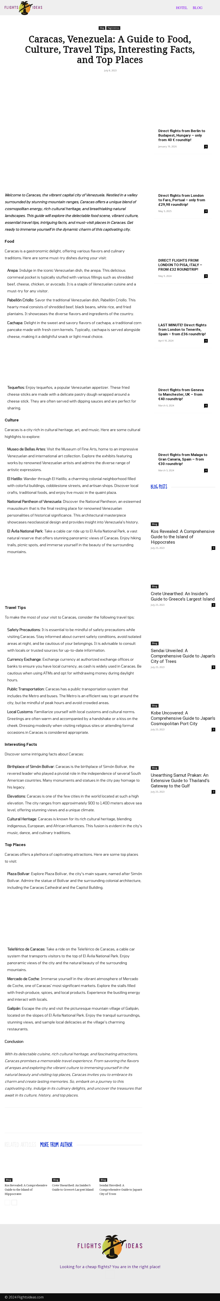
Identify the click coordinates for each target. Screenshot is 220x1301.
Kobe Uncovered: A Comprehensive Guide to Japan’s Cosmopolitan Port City (183, 718)
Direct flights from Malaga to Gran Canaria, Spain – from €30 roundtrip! (182, 459)
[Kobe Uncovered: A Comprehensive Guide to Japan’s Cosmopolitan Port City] (183, 692)
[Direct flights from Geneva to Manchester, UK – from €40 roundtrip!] (183, 377)
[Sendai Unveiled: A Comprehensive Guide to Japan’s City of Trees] (120, 1167)
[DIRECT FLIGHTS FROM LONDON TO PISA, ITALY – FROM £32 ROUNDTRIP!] (183, 247)
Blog (197, 7)
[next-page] (14, 1202)
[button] (210, 8)
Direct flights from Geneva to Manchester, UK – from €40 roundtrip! (181, 394)
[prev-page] (7, 1202)
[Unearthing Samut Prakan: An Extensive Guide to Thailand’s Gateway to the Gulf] (183, 754)
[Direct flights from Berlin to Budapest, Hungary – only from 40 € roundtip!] (183, 118)
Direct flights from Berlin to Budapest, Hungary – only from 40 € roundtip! (181, 135)
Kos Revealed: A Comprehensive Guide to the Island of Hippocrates (26, 1190)
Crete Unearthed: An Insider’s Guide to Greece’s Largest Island (183, 596)
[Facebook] (105, 80)
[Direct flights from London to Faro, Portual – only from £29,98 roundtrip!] (183, 182)
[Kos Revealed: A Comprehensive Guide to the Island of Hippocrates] (26, 1167)
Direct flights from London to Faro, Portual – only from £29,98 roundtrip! (181, 200)
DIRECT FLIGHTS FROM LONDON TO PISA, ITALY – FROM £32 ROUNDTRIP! (180, 264)
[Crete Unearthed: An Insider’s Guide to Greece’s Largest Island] (73, 1167)
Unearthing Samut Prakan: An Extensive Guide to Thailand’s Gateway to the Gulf (180, 781)
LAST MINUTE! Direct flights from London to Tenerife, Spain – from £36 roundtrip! (182, 329)
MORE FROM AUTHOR (56, 1145)
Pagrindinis (113, 27)
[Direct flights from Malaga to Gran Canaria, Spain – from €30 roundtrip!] (183, 441)
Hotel (182, 7)
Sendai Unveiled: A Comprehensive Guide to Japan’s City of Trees (120, 1190)
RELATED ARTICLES (20, 1145)
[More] (114, 80)
